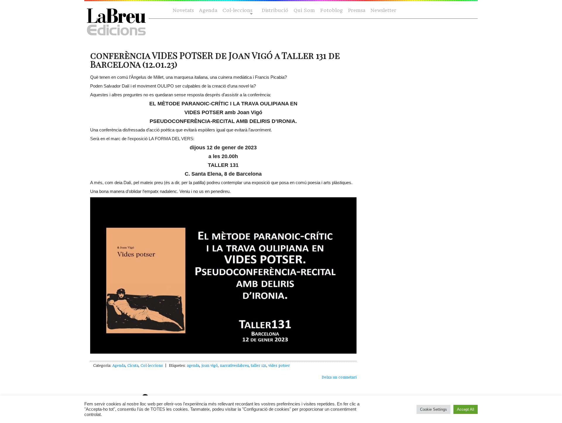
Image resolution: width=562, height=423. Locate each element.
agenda (193, 366)
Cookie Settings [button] (433, 409)
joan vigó (209, 366)
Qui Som (304, 10)
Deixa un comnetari (339, 377)
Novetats (183, 10)
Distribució (275, 10)
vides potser (279, 366)
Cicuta (132, 366)
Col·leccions (236, 11)
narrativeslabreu (234, 366)
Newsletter (383, 10)
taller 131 (258, 366)
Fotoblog (331, 10)
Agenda (208, 10)
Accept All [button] (465, 409)
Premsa (356, 10)
